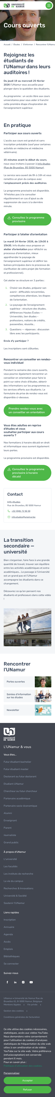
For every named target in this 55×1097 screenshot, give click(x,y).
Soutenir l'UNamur (14, 903)
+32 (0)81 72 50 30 (21, 511)
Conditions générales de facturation (22, 1017)
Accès (7, 941)
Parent (7, 828)
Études (16, 44)
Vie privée (32, 1004)
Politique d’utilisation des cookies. (23, 1066)
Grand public (11, 842)
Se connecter (11, 963)
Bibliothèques (12, 956)
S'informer (28, 44)
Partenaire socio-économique (20, 806)
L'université (10, 859)
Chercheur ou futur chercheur (20, 791)
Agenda (8, 934)
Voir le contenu (27, 681)
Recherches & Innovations (18, 888)
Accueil (7, 44)
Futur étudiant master (16, 769)
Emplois (8, 949)
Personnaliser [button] (12, 1073)
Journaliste (10, 835)
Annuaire (9, 927)
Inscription (10, 919)
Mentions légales (12, 1004)
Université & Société (15, 895)
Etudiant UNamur (14, 784)
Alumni (8, 813)
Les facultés (10, 866)
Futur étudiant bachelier (17, 762)
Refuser (27, 1089)
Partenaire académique (17, 798)
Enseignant (10, 820)
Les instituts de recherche (18, 873)
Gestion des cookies (14, 1010)
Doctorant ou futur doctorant (20, 776)
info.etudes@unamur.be (23, 517)
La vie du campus (13, 881)
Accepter (27, 1080)
